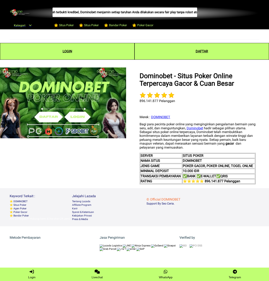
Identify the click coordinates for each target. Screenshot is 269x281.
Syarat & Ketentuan (83, 212)
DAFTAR (202, 51)
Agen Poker (19, 208)
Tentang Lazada (81, 201)
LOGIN (67, 51)
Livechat (97, 277)
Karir (75, 208)
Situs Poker (19, 204)
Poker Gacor (20, 212)
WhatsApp (166, 277)
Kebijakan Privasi (82, 215)
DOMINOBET (160, 117)
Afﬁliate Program (81, 204)
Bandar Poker (21, 215)
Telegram (235, 277)
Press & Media (80, 219)
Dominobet (195, 128)
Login (32, 277)
